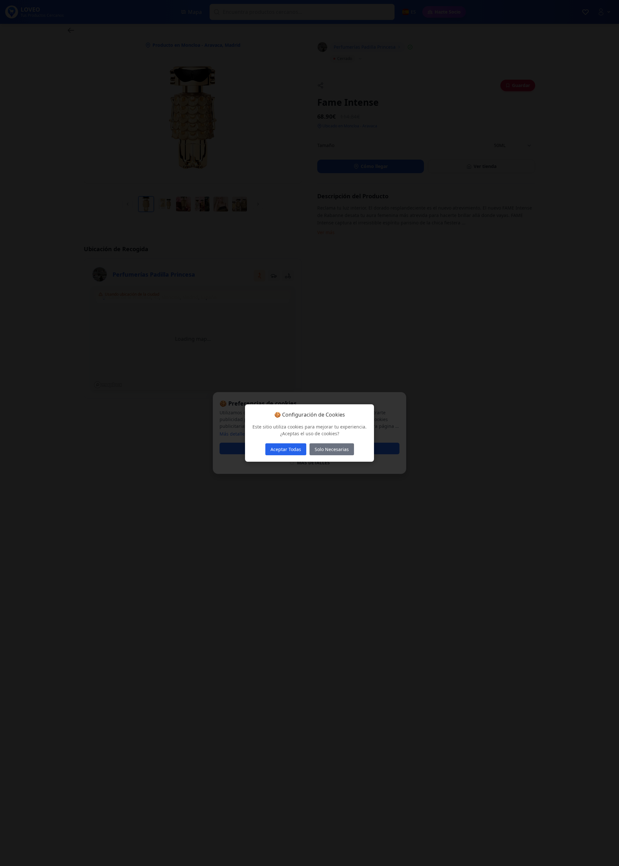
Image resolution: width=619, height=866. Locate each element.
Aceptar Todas (285, 449)
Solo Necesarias (332, 449)
